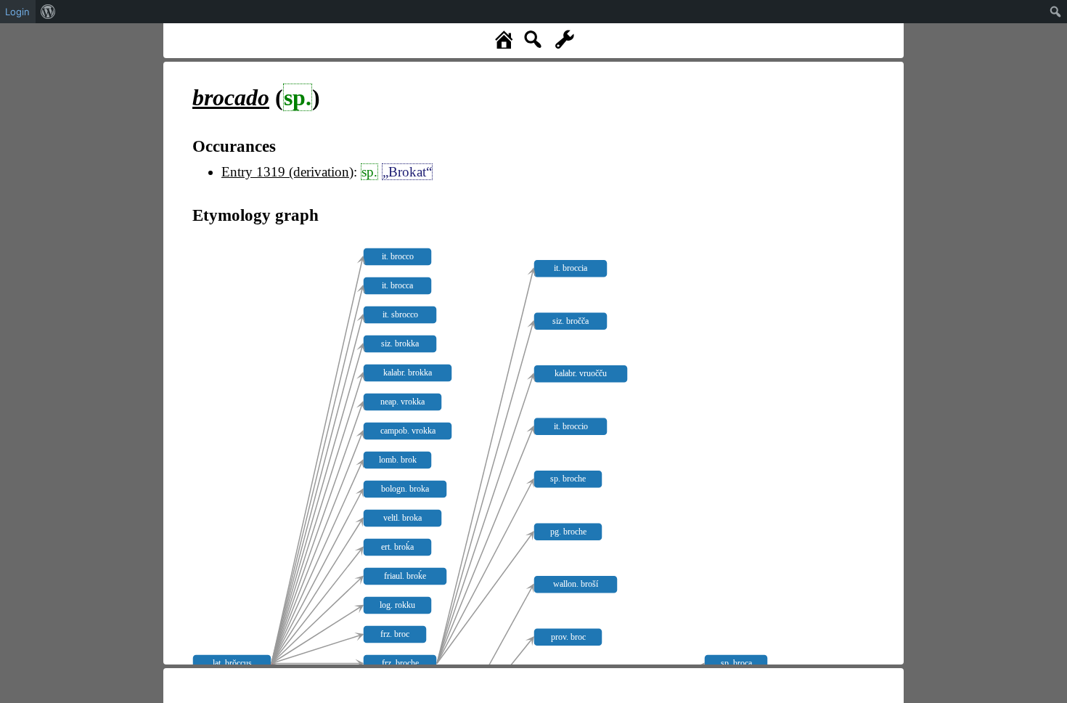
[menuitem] (48, 11)
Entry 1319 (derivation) (287, 171)
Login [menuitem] (17, 11)
